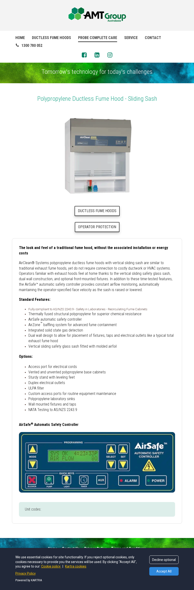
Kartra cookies (75, 566)
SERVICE (131, 37)
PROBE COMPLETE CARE (97, 37)
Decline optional (164, 560)
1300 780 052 (32, 45)
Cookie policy (51, 566)
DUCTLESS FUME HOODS (51, 37)
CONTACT (153, 37)
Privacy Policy (25, 573)
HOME (20, 37)
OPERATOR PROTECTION (97, 227)
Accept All (164, 571)
